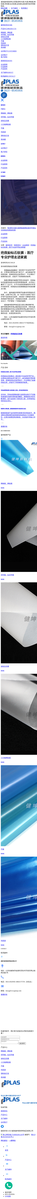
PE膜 (18, 228)
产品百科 (4, 69)
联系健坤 (8, 76)
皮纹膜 (8, 230)
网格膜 (22, 228)
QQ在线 (8, 1196)
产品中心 (8, 29)
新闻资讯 (6, 61)
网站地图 (4, 8)
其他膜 (3, 47)
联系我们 (24, 8)
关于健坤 (14, 8)
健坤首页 (6, 25)
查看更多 (4, 426)
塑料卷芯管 (5, 45)
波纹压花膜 (5, 37)
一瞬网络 (12, 1140)
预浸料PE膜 (11, 228)
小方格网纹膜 (6, 39)
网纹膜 (26, 228)
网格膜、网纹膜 (6, 32)
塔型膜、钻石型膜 (7, 34)
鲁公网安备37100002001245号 (13, 1135)
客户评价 (4, 57)
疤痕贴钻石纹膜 (16, 334)
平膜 (2, 41)
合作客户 (9, 51)
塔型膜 (31, 228)
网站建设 (4, 1140)
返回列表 (4, 337)
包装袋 (3, 43)
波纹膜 (13, 230)
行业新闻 (4, 66)
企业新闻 (4, 64)
